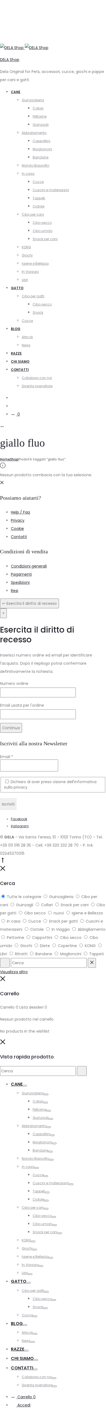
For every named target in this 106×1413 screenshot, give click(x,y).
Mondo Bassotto (35, 165)
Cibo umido (42, 230)
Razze (16, 353)
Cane (15, 92)
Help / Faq (20, 512)
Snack (38, 312)
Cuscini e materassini (51, 190)
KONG (26, 247)
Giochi (27, 255)
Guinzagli (41, 124)
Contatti (20, 369)
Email (6, 756)
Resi (14, 590)
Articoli (27, 337)
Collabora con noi (37, 378)
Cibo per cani (33, 214)
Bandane (40, 157)
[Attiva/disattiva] (25, 1086)
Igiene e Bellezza (35, 263)
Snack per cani (45, 239)
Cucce (38, 181)
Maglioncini (42, 149)
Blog (15, 328)
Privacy (17, 520)
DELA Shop (9, 59)
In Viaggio (30, 271)
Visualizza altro (14, 972)
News (26, 345)
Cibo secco (42, 222)
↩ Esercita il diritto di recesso (29, 603)
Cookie (17, 528)
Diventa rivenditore (37, 386)
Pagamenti (21, 574)
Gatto (17, 288)
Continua (11, 728)
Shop (14, 459)
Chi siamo (20, 361)
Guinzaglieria (33, 100)
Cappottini (41, 141)
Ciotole (38, 206)
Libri (25, 279)
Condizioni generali (29, 566)
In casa (28, 173)
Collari (38, 108)
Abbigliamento (34, 132)
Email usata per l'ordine (22, 705)
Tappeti (39, 198)
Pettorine (39, 116)
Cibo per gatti (33, 296)
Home (5, 459)
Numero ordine (14, 683)
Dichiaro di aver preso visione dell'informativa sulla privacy (50, 784)
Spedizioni (20, 582)
